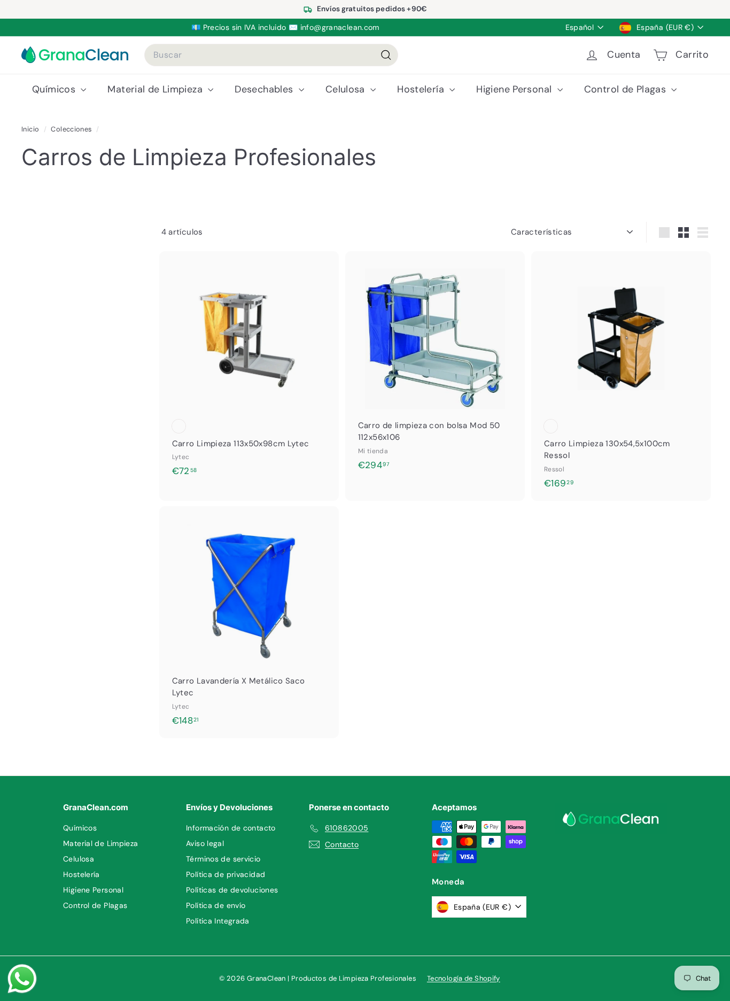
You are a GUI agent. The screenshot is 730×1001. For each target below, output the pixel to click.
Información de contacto (231, 828)
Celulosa (346, 89)
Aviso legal (205, 843)
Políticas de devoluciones (232, 890)
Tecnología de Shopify (463, 978)
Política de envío (215, 905)
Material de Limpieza (156, 89)
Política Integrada (218, 921)
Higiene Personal (515, 89)
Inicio (31, 129)
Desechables (265, 89)
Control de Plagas (626, 89)
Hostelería (422, 89)
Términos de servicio (223, 859)
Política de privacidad (225, 874)
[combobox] (271, 55)
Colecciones (72, 129)
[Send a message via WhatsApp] (22, 979)
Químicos (55, 89)
